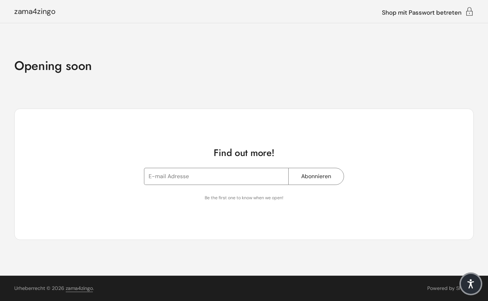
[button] (470, 283)
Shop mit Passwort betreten (422, 12)
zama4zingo (34, 11)
